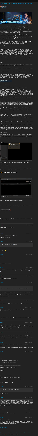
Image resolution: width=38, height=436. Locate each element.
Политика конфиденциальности (29, 432)
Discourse (6, 434)
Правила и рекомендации (11, 432)
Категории (5, 432)
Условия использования (19, 432)
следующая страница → (4, 427)
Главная (1, 432)
